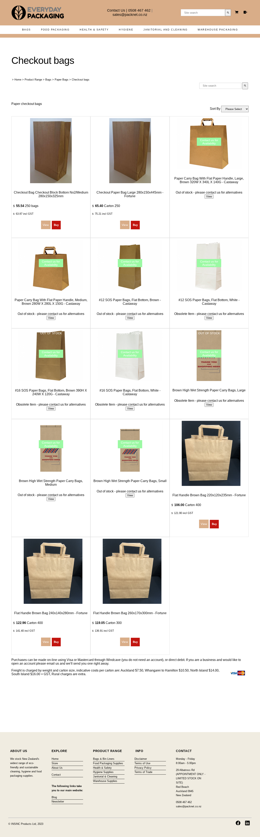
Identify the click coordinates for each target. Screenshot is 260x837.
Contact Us (116, 10)
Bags (26, 29)
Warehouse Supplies (105, 781)
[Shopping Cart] (237, 12)
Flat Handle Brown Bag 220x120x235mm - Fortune (209, 495)
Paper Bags (61, 79)
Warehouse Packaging (218, 29)
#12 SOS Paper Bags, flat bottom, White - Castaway (209, 301)
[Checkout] (245, 12)
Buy (56, 224)
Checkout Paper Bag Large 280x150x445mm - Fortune (129, 194)
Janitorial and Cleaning (165, 29)
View (209, 196)
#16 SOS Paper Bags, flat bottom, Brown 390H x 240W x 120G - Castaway (51, 392)
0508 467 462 (139, 10)
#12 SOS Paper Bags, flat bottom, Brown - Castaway (130, 301)
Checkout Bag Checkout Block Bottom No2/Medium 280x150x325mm (51, 194)
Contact (56, 774)
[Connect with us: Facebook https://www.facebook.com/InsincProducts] (238, 823)
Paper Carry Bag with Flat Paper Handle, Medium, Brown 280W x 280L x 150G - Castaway (51, 301)
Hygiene (126, 29)
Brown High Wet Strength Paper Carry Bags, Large (209, 390)
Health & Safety (94, 29)
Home (17, 79)
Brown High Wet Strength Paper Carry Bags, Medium (51, 482)
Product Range (33, 79)
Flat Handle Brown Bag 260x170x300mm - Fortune (130, 613)
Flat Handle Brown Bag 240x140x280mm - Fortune (51, 613)
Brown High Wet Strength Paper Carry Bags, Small (130, 481)
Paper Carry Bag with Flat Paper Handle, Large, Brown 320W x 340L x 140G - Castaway (209, 180)
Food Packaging (55, 29)
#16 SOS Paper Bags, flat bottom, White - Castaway (130, 392)
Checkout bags (80, 79)
